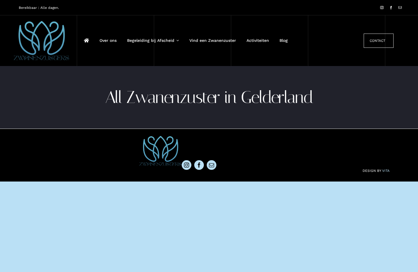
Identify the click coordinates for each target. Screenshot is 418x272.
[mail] (400, 7)
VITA (386, 171)
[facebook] (391, 7)
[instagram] (382, 7)
